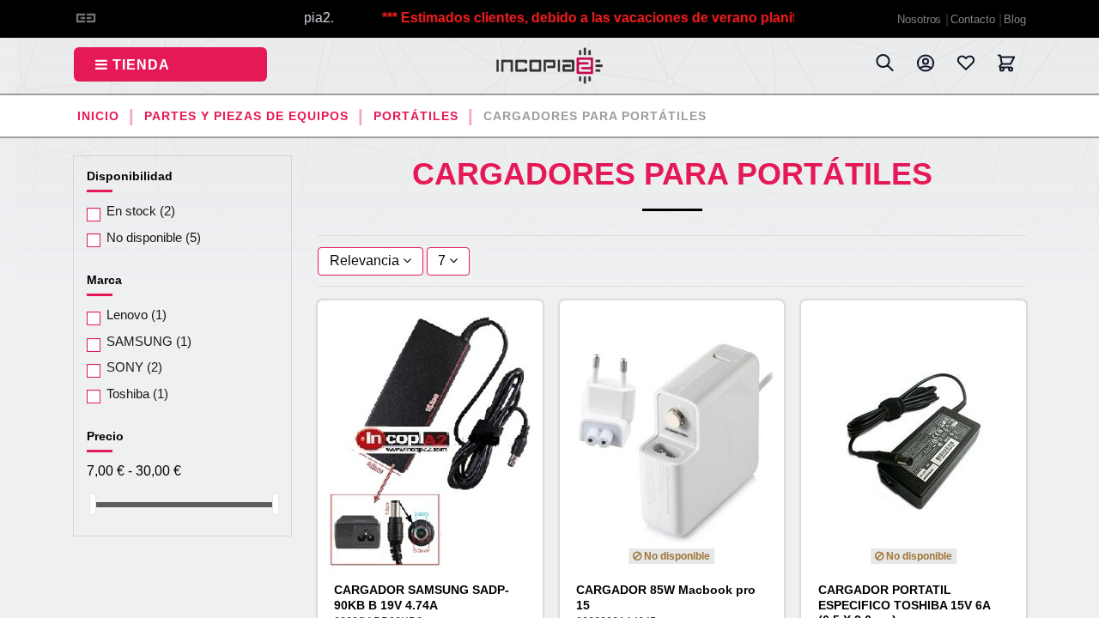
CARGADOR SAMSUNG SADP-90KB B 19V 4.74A (421, 597)
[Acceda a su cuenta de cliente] (925, 66)
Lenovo (136, 314)
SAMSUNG (148, 341)
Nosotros (920, 19)
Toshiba (137, 393)
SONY (134, 367)
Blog (1015, 19)
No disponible (153, 237)
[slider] (92, 504)
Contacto (974, 19)
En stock (140, 210)
